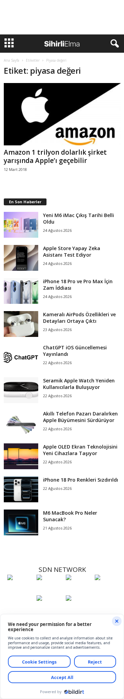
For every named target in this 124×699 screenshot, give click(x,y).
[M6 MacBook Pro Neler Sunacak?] (21, 522)
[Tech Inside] (108, 590)
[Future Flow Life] (79, 610)
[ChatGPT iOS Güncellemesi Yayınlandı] (21, 357)
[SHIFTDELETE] (20, 590)
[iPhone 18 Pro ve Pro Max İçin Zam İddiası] (21, 291)
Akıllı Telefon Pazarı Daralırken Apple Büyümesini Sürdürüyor (80, 416)
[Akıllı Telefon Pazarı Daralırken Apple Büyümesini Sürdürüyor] (21, 423)
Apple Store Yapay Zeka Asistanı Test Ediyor (71, 251)
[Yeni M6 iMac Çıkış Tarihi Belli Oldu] (21, 225)
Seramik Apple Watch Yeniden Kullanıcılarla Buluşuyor (79, 383)
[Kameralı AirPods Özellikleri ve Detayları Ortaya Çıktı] (21, 324)
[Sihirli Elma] (49, 590)
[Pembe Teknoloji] (49, 610)
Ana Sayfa (11, 60)
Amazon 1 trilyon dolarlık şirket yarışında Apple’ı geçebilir (55, 156)
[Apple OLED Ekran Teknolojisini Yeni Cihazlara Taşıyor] (21, 456)
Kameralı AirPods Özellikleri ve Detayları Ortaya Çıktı (79, 317)
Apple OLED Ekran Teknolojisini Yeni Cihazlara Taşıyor (80, 449)
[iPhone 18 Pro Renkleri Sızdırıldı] (21, 489)
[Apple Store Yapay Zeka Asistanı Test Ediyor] (21, 258)
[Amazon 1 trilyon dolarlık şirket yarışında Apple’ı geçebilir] (62, 114)
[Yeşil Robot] (79, 590)
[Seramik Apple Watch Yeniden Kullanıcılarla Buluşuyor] (21, 390)
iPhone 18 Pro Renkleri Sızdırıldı (80, 479)
